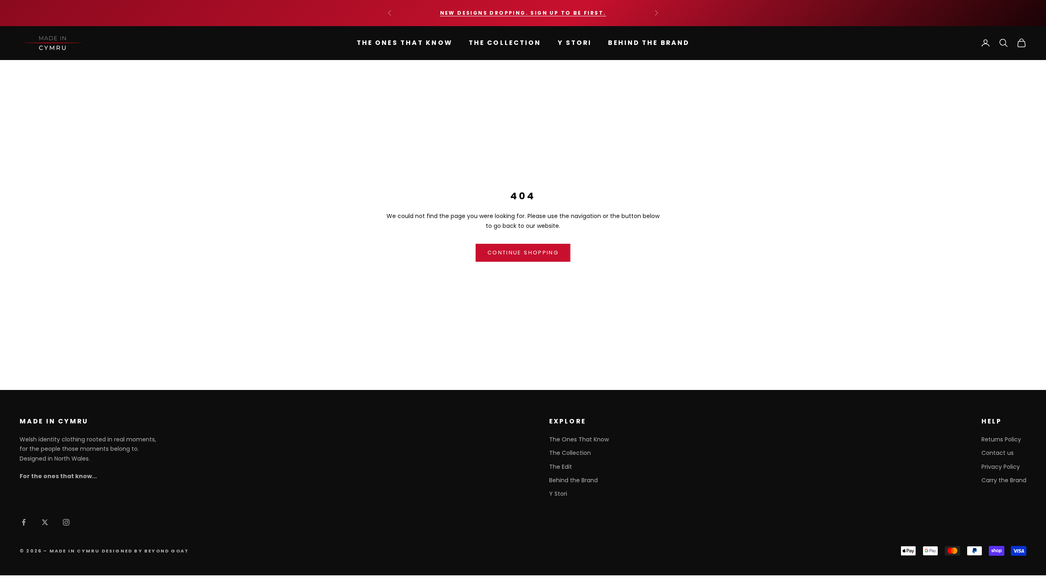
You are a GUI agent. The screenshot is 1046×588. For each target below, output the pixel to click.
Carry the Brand (1003, 480)
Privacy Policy (1000, 467)
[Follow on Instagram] (66, 522)
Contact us (997, 453)
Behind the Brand (648, 42)
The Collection (505, 42)
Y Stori (575, 42)
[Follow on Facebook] (24, 522)
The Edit (560, 467)
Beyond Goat (166, 551)
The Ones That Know (404, 42)
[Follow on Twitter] (45, 522)
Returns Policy (1001, 439)
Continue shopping (523, 252)
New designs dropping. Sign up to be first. (523, 12)
